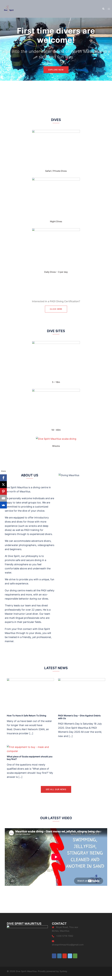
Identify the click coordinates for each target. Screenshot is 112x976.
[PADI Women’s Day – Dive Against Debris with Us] (81, 695)
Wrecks (56, 446)
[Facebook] (3, 477)
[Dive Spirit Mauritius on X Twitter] (70, 955)
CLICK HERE (56, 309)
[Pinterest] (3, 491)
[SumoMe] (3, 505)
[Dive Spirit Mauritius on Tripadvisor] (75, 955)
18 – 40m (56, 429)
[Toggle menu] (109, 9)
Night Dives (56, 221)
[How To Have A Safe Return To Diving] (30, 695)
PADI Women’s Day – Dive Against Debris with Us (79, 717)
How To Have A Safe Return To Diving (26, 715)
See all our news (56, 789)
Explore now (56, 69)
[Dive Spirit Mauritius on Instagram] (59, 955)
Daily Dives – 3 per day (56, 272)
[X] (3, 484)
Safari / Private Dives (56, 171)
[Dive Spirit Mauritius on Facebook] (54, 955)
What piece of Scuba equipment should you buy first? (29, 757)
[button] (103, 9)
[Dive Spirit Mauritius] (9, 8)
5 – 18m (56, 382)
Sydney (63, 971)
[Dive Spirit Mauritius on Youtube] (64, 955)
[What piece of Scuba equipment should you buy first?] (30, 748)
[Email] (3, 498)
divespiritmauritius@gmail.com (68, 944)
